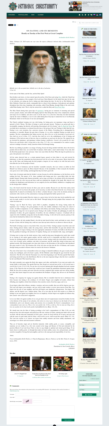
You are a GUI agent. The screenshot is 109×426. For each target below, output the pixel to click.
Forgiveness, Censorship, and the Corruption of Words (89, 319)
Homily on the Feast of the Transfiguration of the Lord (89, 340)
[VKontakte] (91, 15)
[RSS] (82, 15)
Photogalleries (23, 14)
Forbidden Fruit (89, 226)
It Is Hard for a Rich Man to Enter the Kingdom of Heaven (89, 299)
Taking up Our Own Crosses (89, 98)
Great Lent (89, 143)
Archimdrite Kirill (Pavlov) (66, 37)
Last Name (82, 389)
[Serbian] (97, 15)
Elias (11, 188)
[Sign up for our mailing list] (79, 15)
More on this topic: (90, 29)
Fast (60, 97)
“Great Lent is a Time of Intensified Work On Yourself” (89, 248)
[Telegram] (88, 15)
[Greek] (100, 15)
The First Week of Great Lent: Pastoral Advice (89, 78)
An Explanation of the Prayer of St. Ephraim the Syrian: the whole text (89, 204)
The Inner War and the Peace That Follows (89, 360)
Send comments (68, 420)
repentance (40, 111)
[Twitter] (85, 15)
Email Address (83, 380)
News (32, 14)
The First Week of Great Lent (89, 37)
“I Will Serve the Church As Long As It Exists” (89, 278)
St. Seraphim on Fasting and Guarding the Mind (89, 160)
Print (75, 22)
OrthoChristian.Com (14, 391)
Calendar (40, 14)
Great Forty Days (60, 107)
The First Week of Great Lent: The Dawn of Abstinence (89, 55)
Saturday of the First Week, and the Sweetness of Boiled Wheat (89, 120)
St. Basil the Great (66, 126)
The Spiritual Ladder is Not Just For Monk (89, 181)
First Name (82, 385)
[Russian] (94, 15)
